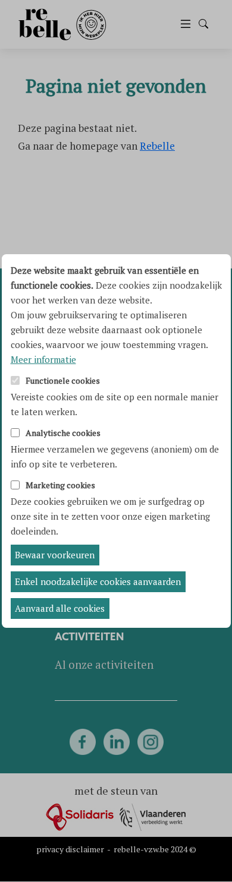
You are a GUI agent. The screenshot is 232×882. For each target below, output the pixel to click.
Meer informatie (43, 359)
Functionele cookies (63, 381)
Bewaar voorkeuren (55, 555)
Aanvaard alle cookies (60, 608)
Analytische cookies (63, 433)
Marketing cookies (60, 485)
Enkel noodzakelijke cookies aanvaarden (98, 581)
